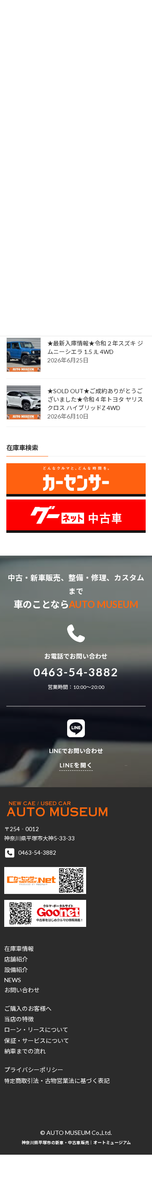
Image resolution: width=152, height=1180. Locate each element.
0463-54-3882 (76, 672)
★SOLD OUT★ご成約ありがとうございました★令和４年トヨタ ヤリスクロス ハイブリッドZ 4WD (95, 400)
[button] (19, 948)
